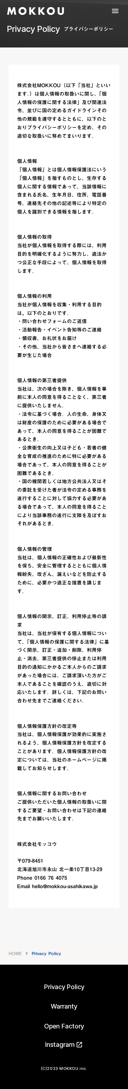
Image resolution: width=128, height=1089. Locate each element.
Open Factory (64, 1026)
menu (115, 11)
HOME (15, 953)
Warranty (64, 1006)
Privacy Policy (64, 987)
